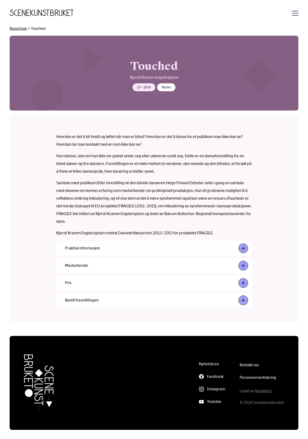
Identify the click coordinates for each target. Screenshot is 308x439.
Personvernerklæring (258, 377)
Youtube (214, 401)
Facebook (215, 376)
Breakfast (263, 390)
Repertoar (18, 28)
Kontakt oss (249, 364)
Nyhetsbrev (209, 364)
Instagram (216, 389)
